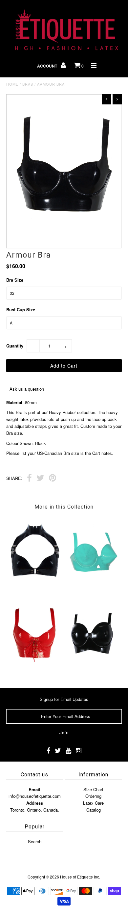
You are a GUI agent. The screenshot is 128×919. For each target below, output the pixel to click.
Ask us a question (27, 389)
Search (34, 841)
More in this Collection (64, 507)
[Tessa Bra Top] (35, 671)
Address (34, 803)
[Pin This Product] (52, 479)
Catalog (93, 810)
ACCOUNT (47, 66)
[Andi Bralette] (35, 589)
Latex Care (93, 803)
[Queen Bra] (92, 671)
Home (12, 84)
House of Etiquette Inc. (80, 876)
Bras (27, 84)
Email (34, 789)
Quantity (14, 346)
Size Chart (93, 789)
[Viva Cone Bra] (92, 589)
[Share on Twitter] (40, 479)
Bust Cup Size (20, 309)
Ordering (93, 796)
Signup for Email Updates (64, 699)
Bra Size (14, 280)
